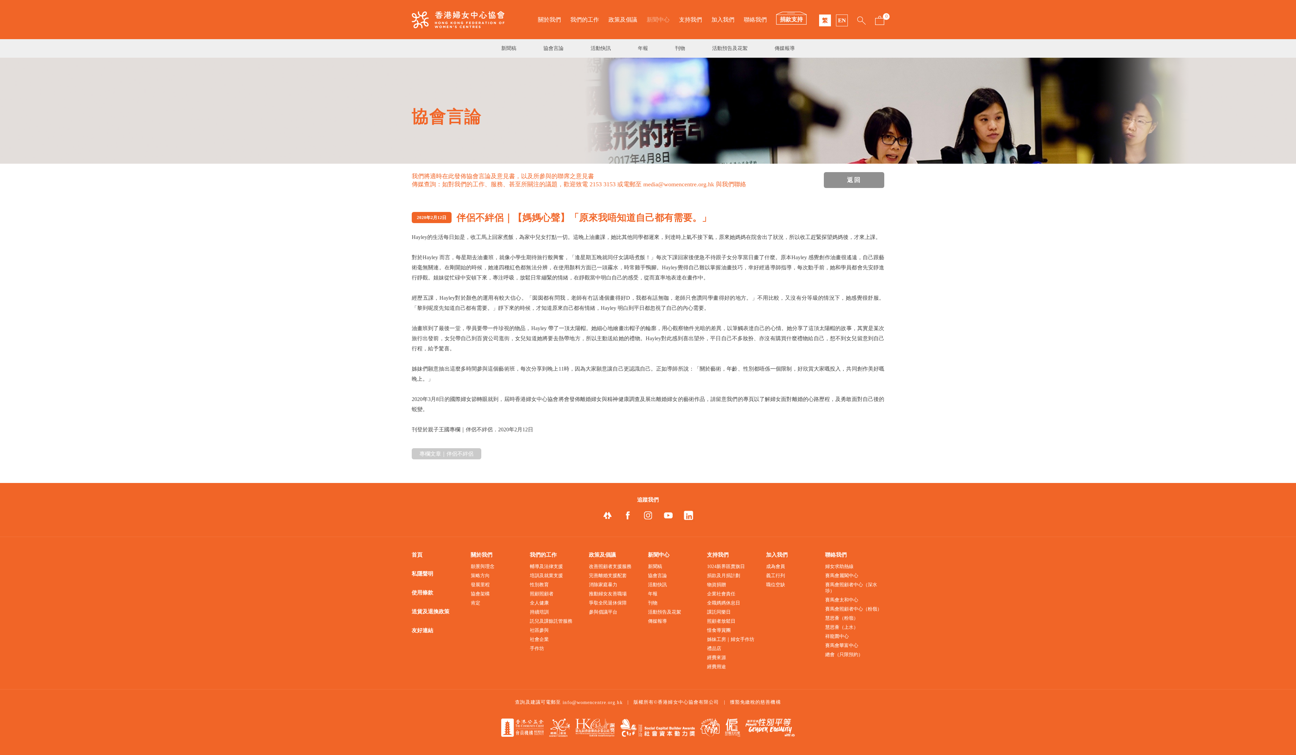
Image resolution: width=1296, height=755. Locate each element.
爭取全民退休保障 (608, 602)
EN (842, 20)
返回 (854, 180)
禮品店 (714, 648)
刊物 (680, 48)
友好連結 (422, 630)
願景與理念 (482, 566)
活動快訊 (601, 48)
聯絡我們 (755, 20)
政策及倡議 (623, 20)
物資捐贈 (716, 584)
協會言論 (553, 48)
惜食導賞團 (719, 630)
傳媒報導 (785, 48)
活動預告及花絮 (730, 48)
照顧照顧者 (542, 593)
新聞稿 (508, 48)
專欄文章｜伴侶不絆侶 (447, 454)
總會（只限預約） (844, 654)
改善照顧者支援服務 (610, 566)
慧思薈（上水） (841, 627)
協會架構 (480, 593)
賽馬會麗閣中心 (841, 575)
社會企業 (539, 639)
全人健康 (539, 602)
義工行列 (775, 575)
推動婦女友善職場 (608, 593)
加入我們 (722, 20)
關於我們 (549, 20)
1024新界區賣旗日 (726, 566)
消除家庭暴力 (603, 584)
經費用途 (716, 666)
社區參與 (539, 630)
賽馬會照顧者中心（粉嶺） (853, 609)
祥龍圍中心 (837, 636)
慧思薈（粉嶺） (841, 618)
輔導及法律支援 (546, 566)
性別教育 (539, 584)
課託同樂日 (719, 612)
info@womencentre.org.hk (592, 702)
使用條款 (422, 592)
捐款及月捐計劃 (723, 575)
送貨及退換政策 (431, 611)
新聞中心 (658, 20)
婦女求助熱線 (839, 566)
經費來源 (716, 657)
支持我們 (690, 20)
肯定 (475, 602)
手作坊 (537, 648)
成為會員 (775, 566)
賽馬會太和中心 (841, 599)
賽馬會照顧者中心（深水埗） (851, 587)
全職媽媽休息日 (723, 602)
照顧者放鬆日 (721, 621)
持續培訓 (539, 612)
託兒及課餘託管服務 (551, 621)
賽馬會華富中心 (841, 645)
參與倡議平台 (603, 612)
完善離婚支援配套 (608, 575)
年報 (643, 48)
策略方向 (480, 575)
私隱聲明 (422, 573)
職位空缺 (775, 584)
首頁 (417, 555)
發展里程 (480, 584)
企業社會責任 (721, 593)
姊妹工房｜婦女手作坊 (730, 639)
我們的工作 (584, 20)
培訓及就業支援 (546, 575)
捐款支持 (791, 19)
